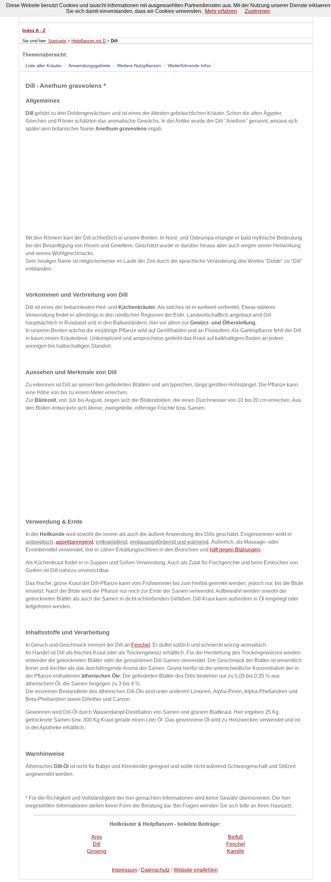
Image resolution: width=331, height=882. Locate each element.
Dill (97, 844)
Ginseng (96, 851)
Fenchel (140, 645)
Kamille (235, 851)
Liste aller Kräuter (44, 65)
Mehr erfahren (221, 11)
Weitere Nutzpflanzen (139, 65)
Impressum (124, 870)
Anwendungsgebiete (89, 65)
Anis (96, 837)
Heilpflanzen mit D (88, 40)
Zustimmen (257, 11)
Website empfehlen (196, 870)
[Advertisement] (165, 183)
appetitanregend (74, 542)
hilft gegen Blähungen (235, 549)
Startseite (57, 40)
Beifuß (235, 837)
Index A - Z (34, 30)
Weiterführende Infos (189, 65)
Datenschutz (155, 870)
